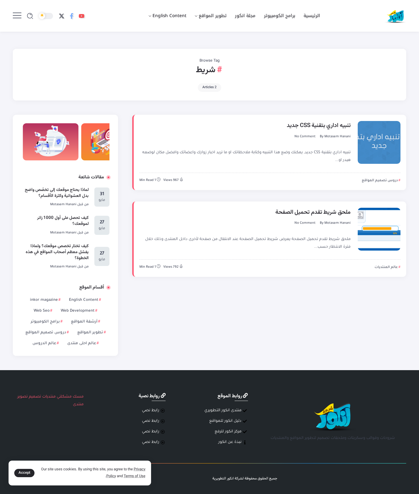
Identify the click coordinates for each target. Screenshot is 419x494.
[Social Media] (81, 16)
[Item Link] (379, 142)
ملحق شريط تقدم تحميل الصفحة (313, 212)
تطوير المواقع (90, 332)
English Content (83, 300)
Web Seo (42, 311)
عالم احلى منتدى (81, 343)
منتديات (49, 397)
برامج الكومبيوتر (45, 322)
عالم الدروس (44, 343)
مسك (78, 397)
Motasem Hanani (337, 137)
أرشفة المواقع (84, 322)
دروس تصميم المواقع (45, 332)
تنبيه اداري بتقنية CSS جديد (319, 125)
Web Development (78, 311)
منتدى (78, 404)
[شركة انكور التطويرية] (395, 16)
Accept (24, 473)
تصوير (22, 397)
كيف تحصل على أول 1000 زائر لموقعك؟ (63, 221)
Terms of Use (134, 476)
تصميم (35, 397)
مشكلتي (64, 397)
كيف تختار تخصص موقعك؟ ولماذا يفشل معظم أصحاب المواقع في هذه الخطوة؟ (57, 252)
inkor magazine (44, 300)
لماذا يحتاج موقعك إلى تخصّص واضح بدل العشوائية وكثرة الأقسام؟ (57, 193)
